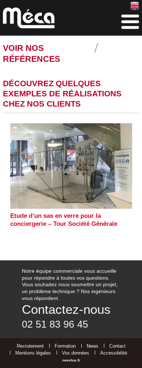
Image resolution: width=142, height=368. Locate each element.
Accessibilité (113, 353)
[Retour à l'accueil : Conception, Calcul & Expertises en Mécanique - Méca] (29, 17)
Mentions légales (33, 353)
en (134, 5)
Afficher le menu (130, 22)
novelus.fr (71, 360)
